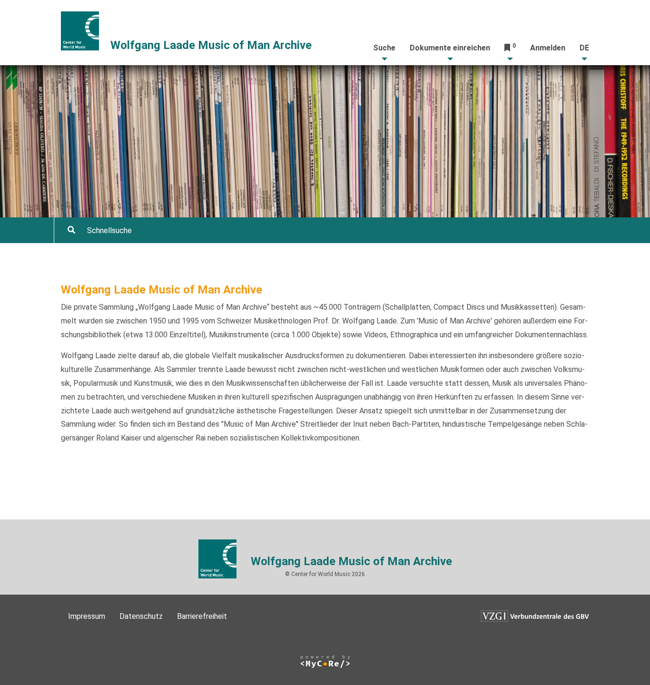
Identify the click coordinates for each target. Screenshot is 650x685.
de (584, 47)
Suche (384, 47)
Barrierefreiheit (202, 616)
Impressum (86, 616)
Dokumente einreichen (450, 47)
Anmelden (547, 47)
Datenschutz (141, 616)
